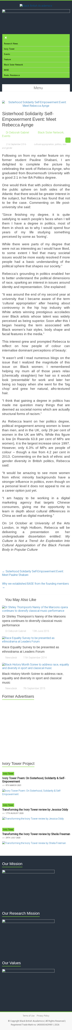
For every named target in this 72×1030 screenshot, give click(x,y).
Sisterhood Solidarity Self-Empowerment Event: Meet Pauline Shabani (33, 573)
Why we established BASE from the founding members (35, 585)
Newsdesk (11, 657)
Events (6, 136)
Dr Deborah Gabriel (17, 132)
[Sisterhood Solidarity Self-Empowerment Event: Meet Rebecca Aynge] (36, 102)
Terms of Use (28, 1016)
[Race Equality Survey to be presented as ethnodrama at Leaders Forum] (36, 638)
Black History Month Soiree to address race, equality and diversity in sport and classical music (32, 678)
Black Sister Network (51, 132)
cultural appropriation (44, 144)
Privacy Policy (43, 1016)
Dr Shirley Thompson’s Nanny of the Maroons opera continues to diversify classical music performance (34, 621)
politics (58, 144)
